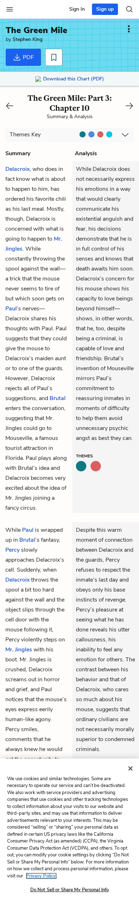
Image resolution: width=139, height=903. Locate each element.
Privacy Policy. (41, 876)
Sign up (105, 9)
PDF (27, 57)
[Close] (130, 768)
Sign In (77, 9)
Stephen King (27, 39)
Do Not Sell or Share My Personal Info (69, 890)
